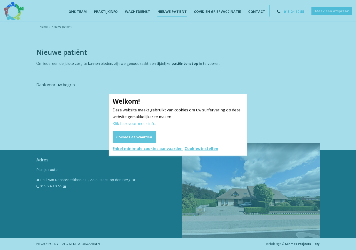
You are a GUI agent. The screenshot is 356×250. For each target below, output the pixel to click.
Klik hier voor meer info (134, 123)
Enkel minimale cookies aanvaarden (148, 148)
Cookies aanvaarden (134, 136)
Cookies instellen (201, 148)
